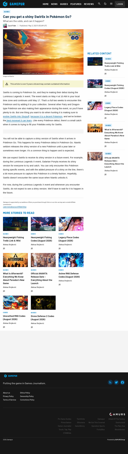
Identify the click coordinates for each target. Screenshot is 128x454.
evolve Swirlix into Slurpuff (16, 116)
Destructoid (120, 422)
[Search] (99, 3)
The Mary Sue (120, 426)
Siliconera (81, 422)
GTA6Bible (67, 433)
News (54, 4)
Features (76, 4)
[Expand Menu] (111, 3)
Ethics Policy (25, 393)
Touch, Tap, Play (65, 429)
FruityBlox (101, 429)
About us (6, 393)
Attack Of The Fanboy (116, 419)
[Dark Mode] (105, 3)
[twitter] (116, 382)
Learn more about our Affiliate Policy (14, 207)
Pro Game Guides (64, 419)
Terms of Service (9, 400)
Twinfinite (81, 419)
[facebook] (122, 382)
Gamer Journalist (64, 426)
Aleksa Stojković (9, 244)
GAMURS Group (120, 439)
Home (46, 4)
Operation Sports (98, 426)
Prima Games (66, 422)
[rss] (110, 382)
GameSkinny (80, 426)
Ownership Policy (27, 396)
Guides (64, 4)
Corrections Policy (27, 400)
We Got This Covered (96, 422)
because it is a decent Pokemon (46, 116)
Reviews (89, 4)
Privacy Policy (8, 396)
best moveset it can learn (19, 120)
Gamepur (101, 419)
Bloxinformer (120, 429)
